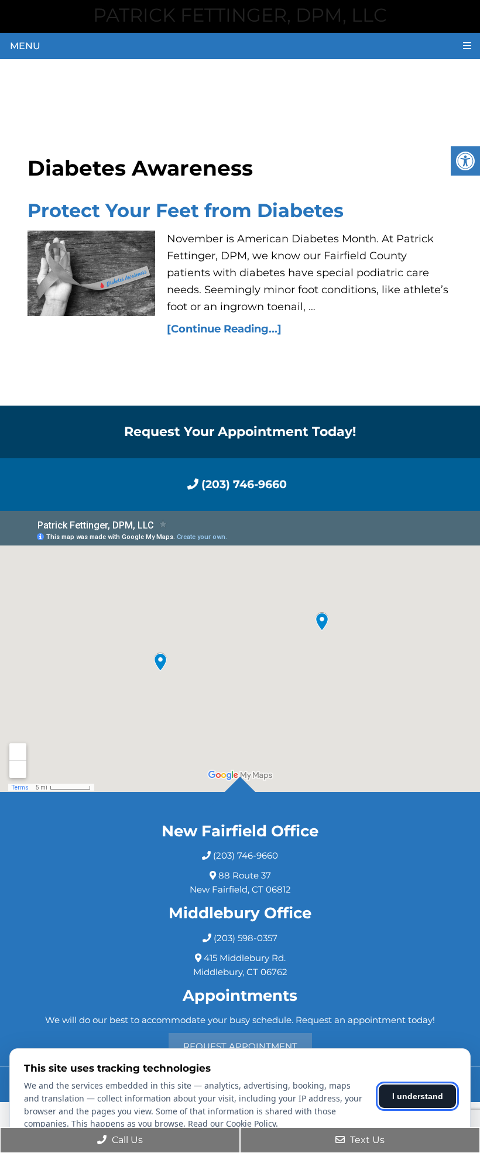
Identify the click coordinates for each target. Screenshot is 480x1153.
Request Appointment (240, 1046)
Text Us (366, 1139)
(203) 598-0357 (245, 937)
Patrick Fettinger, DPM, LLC (240, 15)
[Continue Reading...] (224, 328)
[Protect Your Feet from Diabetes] (91, 273)
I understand (417, 1096)
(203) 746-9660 (242, 484)
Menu (25, 46)
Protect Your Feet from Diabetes (186, 210)
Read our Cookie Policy (232, 1123)
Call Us (126, 1139)
